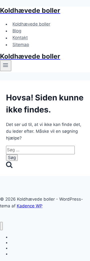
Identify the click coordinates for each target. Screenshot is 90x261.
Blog (16, 30)
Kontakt (20, 37)
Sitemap (20, 44)
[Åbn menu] (5, 65)
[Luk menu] (1, 226)
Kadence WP (29, 205)
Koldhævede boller (31, 24)
